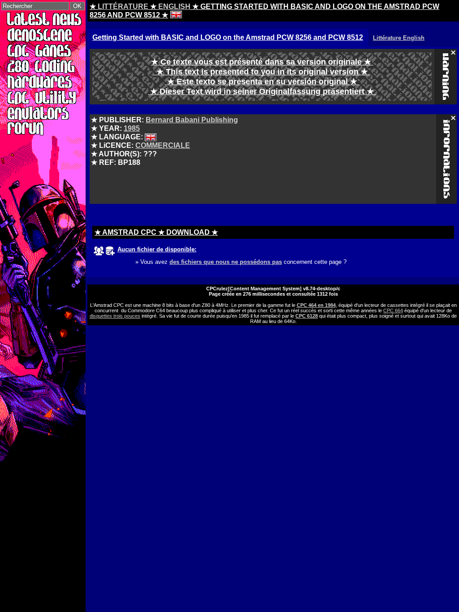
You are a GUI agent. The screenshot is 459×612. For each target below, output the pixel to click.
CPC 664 (393, 310)
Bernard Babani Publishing (192, 120)
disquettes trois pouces (115, 316)
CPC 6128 (306, 316)
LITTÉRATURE (123, 6)
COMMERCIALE (162, 145)
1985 (132, 128)
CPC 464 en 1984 (316, 305)
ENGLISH (174, 6)
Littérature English (398, 37)
